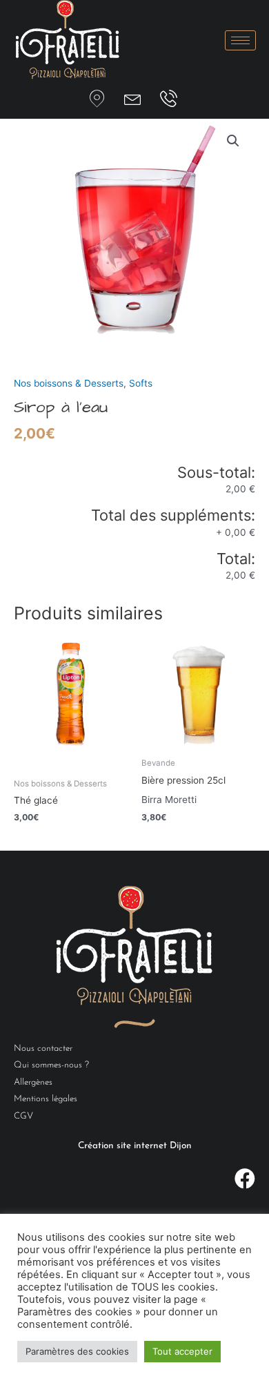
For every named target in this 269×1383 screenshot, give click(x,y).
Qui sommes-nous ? (51, 1065)
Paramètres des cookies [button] (77, 1351)
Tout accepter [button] (182, 1351)
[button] (233, 140)
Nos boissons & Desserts (68, 383)
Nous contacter (43, 1048)
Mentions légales (45, 1098)
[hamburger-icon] (240, 40)
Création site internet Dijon (135, 1145)
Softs (140, 383)
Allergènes (33, 1082)
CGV (23, 1116)
